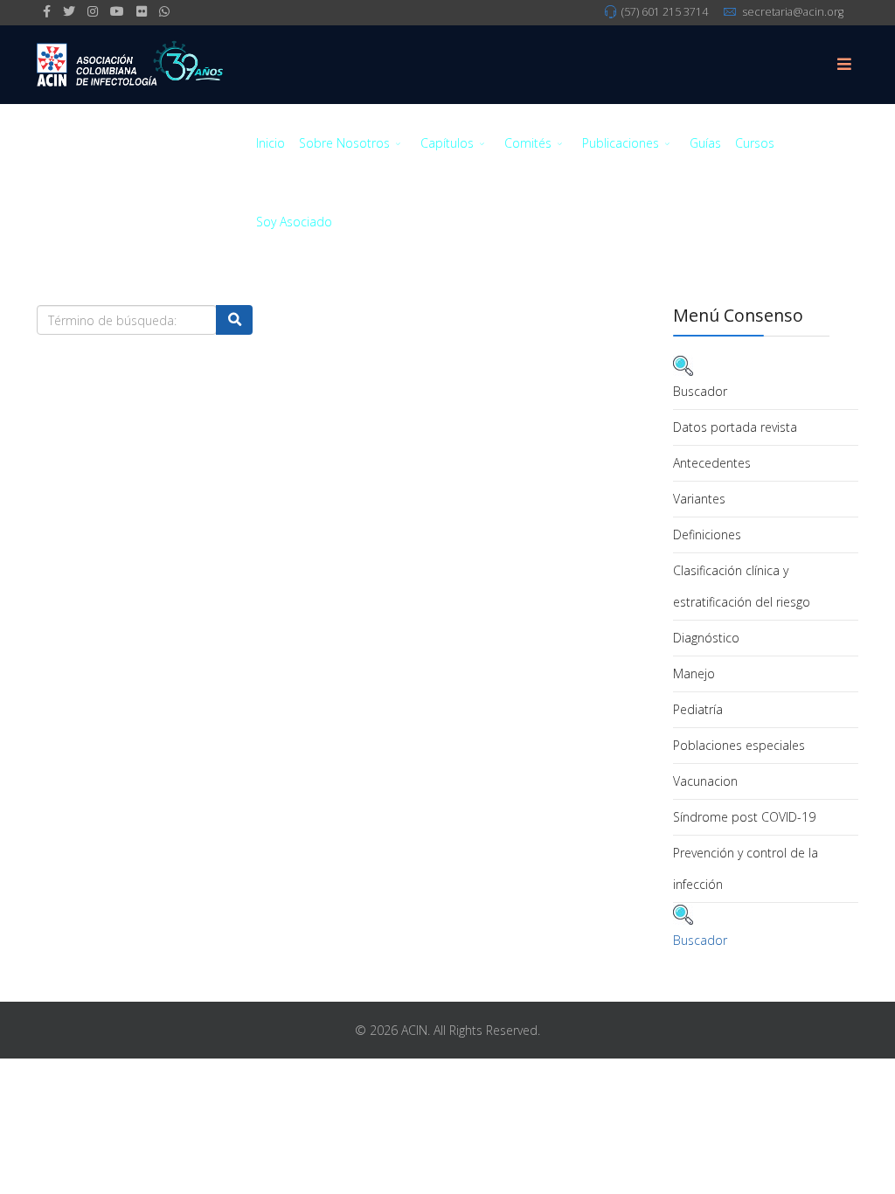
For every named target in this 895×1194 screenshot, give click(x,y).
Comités (528, 143)
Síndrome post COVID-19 (744, 817)
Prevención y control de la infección (745, 868)
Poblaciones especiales (739, 745)
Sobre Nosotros (344, 143)
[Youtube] (117, 11)
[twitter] (69, 11)
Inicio (270, 143)
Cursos (754, 143)
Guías (705, 143)
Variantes (699, 498)
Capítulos (447, 143)
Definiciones (707, 534)
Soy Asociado (294, 221)
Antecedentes (712, 463)
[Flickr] (141, 11)
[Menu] (844, 64)
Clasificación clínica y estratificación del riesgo (741, 586)
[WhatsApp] (164, 11)
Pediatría (698, 709)
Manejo (694, 673)
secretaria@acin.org (792, 11)
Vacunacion (705, 781)
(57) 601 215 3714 (664, 11)
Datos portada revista (735, 427)
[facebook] (47, 11)
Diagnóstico (706, 637)
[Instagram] (92, 11)
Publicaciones (620, 143)
